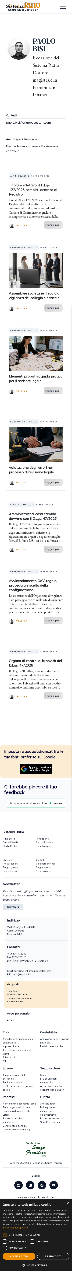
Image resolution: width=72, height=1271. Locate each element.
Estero (6, 1114)
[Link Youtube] (53, 1184)
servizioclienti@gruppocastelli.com (32, 970)
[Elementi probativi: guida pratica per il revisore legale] (36, 353)
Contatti (40, 860)
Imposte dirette (11, 1046)
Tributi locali (9, 1057)
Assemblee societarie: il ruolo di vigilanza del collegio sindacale (34, 295)
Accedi (11, 1020)
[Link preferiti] (36, 768)
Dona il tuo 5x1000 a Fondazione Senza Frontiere (36, 1162)
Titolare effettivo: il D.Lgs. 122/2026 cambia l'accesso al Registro (33, 189)
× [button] (68, 1203)
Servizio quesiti (44, 871)
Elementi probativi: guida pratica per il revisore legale (36, 378)
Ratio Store (13, 991)
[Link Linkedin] (30, 1184)
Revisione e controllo (51, 1046)
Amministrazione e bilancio (54, 1039)
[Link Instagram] (18, 1184)
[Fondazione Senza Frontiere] (36, 1149)
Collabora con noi (45, 863)
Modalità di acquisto (17, 994)
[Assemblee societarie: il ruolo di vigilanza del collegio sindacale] (36, 270)
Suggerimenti (43, 867)
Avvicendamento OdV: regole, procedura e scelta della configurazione (33, 585)
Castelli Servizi (11, 842)
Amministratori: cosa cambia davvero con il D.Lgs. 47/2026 (33, 516)
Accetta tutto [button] (19, 1256)
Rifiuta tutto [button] (53, 1256)
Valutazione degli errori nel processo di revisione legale (31, 469)
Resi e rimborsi (15, 1001)
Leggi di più (52, 224)
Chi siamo (8, 860)
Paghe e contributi (12, 1082)
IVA (4, 1061)
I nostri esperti (10, 863)
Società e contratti (50, 1122)
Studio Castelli (10, 846)
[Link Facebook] (42, 1184)
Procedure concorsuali (52, 1118)
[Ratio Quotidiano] (23, 7)
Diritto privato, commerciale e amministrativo (48, 1111)
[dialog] (36, 1235)
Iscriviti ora (13, 906)
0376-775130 (18, 953)
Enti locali (45, 1042)
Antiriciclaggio (48, 1103)
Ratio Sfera (9, 838)
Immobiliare (9, 1122)
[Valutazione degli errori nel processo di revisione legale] (36, 444)
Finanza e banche (12, 1118)
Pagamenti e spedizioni (19, 998)
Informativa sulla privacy (15, 1227)
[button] (36, 1265)
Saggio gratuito (11, 867)
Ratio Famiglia (43, 846)
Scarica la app (10, 871)
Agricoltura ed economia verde (19, 1103)
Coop (43, 1075)
